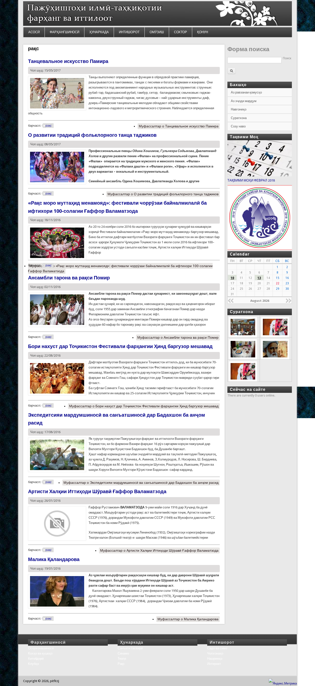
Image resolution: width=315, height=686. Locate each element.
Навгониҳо (238, 109)
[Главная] (157, 25)
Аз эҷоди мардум (243, 101)
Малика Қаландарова (53, 559)
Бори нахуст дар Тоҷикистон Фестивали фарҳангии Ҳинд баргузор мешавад (120, 346)
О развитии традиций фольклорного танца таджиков (92, 135)
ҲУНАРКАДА (99, 32)
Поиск (287, 58)
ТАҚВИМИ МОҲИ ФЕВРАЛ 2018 (251, 180)
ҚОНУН (202, 32)
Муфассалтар (179, 126)
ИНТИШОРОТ (129, 32)
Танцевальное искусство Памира (68, 61)
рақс (49, 125)
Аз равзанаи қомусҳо (246, 92)
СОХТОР (180, 32)
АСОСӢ (34, 32)
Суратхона (239, 118)
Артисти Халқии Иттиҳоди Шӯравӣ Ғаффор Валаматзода (97, 491)
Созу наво (238, 126)
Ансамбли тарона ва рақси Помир (69, 278)
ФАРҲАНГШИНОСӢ (64, 32)
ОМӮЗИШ (157, 32)
